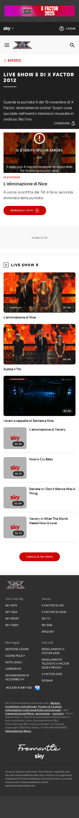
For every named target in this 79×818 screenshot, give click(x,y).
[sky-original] (39, 756)
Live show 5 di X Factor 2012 (39, 77)
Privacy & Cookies (50, 706)
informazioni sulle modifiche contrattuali (33, 710)
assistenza (42, 713)
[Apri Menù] (7, 45)
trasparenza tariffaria (19, 713)
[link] (39, 181)
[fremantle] (39, 747)
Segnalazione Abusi (18, 731)
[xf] (24, 45)
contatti (58, 713)
